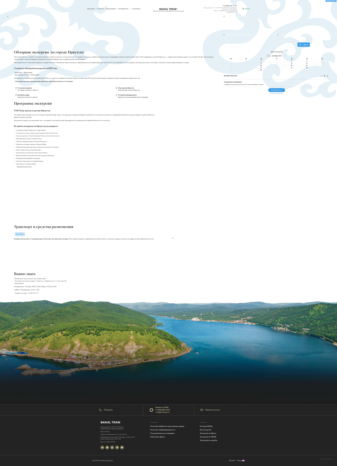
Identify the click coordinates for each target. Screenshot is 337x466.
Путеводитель (123, 9)
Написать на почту (212, 410)
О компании (136, 9)
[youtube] (122, 447)
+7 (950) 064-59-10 (162, 410)
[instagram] (107, 447)
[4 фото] (303, 49)
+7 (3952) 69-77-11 (230, 6)
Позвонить (108, 410)
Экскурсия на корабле (208, 440)
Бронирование (111, 9)
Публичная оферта (157, 437)
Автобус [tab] (20, 234)
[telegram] (117, 447)
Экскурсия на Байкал (208, 433)
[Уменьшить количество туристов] (321, 76)
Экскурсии (91, 9)
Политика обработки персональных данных (167, 426)
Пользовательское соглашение (162, 433)
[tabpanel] (172, 254)
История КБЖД (206, 426)
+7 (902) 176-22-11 (162, 412)
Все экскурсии (205, 430)
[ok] (112, 447)
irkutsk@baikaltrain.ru (231, 12)
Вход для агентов (331, 1)
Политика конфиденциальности (162, 430)
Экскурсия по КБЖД (208, 437)
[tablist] (20, 233)
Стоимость (100, 9)
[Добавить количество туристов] (327, 76)
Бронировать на (276, 90)
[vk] (102, 447)
